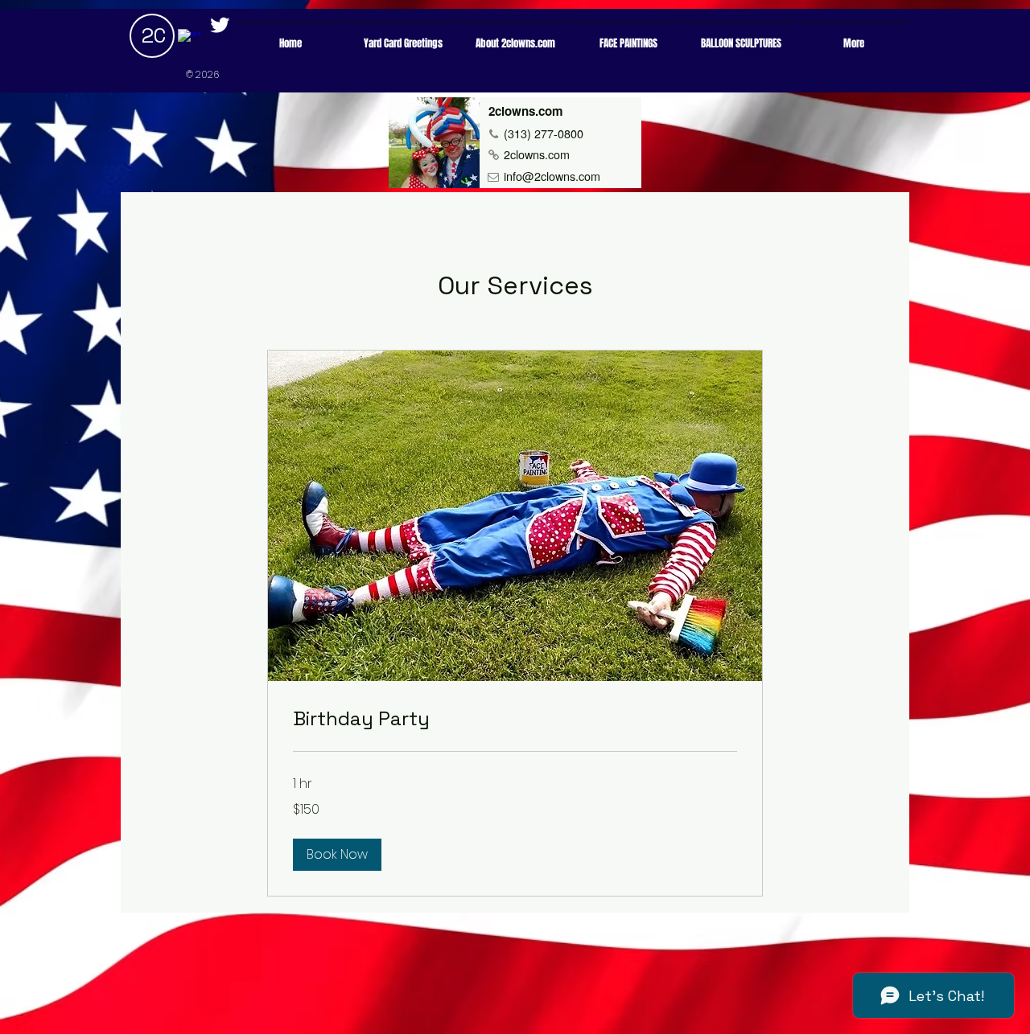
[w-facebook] (189, 40)
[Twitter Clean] (219, 25)
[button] (337, 855)
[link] (515, 719)
